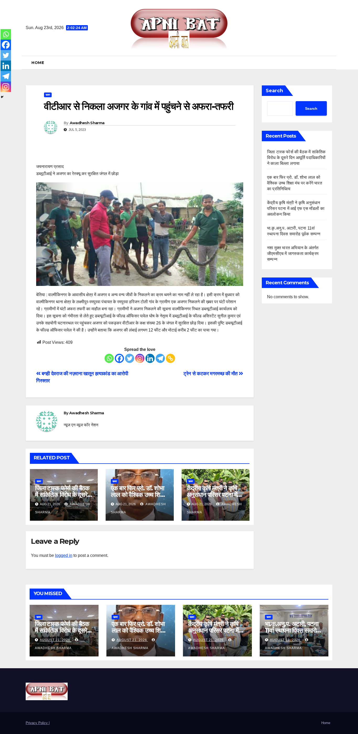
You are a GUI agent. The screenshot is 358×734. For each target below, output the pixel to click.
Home (37, 62)
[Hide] (2, 97)
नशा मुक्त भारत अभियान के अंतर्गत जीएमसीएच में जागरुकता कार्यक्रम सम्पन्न (292, 254)
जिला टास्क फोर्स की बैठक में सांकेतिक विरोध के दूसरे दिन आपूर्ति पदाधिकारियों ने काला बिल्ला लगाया (296, 158)
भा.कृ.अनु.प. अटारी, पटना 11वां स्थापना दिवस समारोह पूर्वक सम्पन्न (292, 630)
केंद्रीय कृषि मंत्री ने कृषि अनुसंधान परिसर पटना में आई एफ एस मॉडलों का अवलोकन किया (295, 208)
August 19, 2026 (285, 640)
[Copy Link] (170, 358)
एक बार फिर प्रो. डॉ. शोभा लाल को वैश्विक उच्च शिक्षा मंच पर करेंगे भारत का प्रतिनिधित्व (294, 183)
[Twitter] (129, 358)
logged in (63, 555)
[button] (330, 62)
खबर (48, 94)
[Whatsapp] (109, 358)
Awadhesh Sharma (87, 123)
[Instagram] (139, 358)
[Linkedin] (150, 358)
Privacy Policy (37, 723)
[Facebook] (119, 358)
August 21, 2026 (55, 640)
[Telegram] (160, 358)
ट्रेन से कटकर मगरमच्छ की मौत (211, 373)
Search (274, 91)
